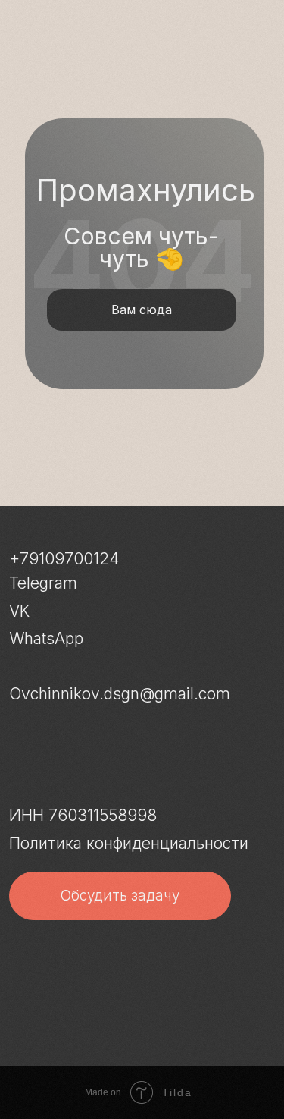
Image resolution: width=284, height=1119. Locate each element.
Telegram (43, 583)
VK (19, 611)
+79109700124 (64, 558)
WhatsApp (46, 638)
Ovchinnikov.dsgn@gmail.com (119, 693)
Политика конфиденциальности (128, 843)
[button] (120, 896)
